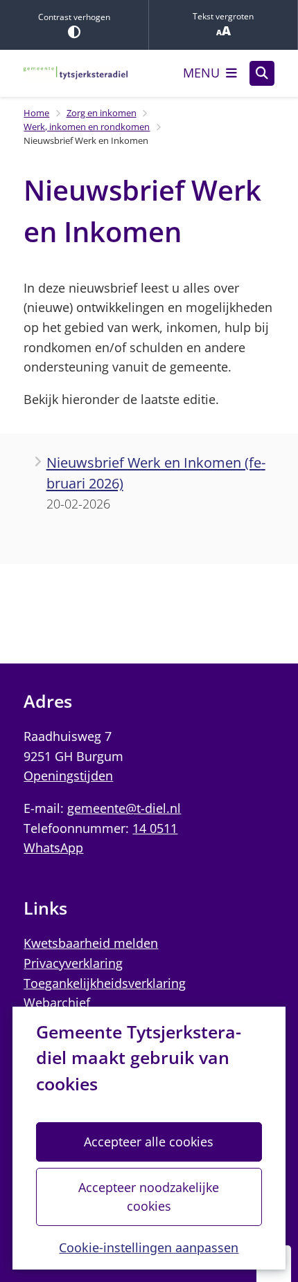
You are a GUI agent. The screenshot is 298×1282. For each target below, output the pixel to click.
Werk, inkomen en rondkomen (87, 126)
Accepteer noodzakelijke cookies (148, 1196)
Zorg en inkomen (102, 113)
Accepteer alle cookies (148, 1141)
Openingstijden (68, 775)
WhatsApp (53, 847)
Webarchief (57, 1002)
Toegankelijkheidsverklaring (105, 983)
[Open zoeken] (261, 73)
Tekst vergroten (223, 16)
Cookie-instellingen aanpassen (148, 1247)
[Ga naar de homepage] (76, 73)
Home (36, 113)
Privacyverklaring (73, 963)
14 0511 (154, 828)
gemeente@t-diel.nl (124, 808)
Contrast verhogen (74, 17)
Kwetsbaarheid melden (91, 943)
